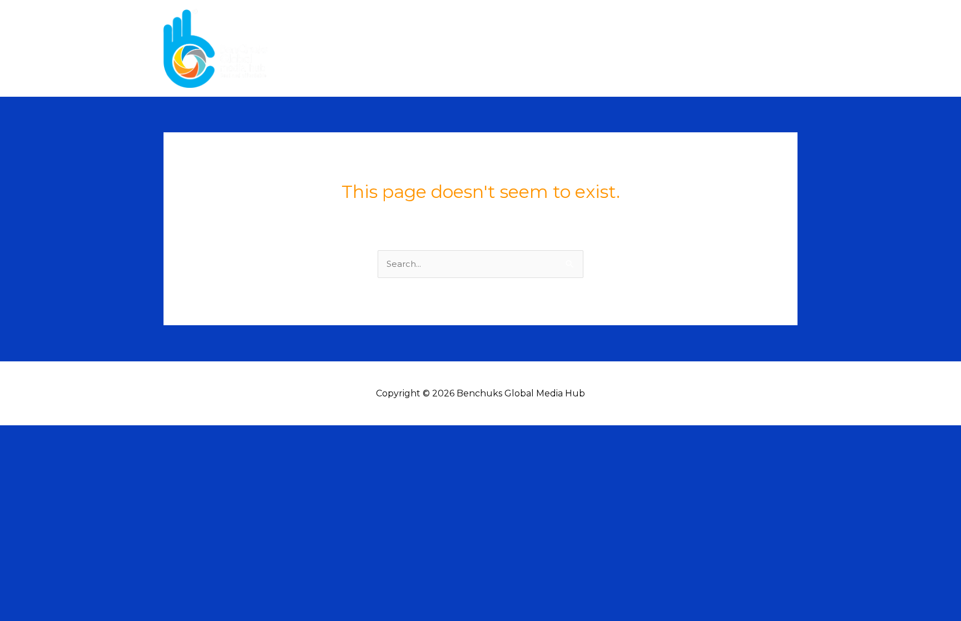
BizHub (772, 48)
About (654, 48)
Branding (716, 48)
